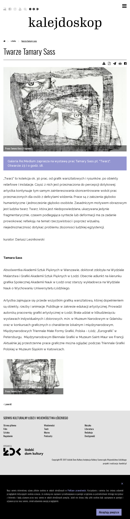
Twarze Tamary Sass (29, 40)
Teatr (46, 429)
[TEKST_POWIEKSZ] (34, 9)
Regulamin (8, 436)
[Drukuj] (120, 63)
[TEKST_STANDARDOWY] (30, 9)
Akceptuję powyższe (109, 512)
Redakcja (89, 432)
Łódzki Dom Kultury (23, 452)
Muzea (47, 432)
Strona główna (9, 425)
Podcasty (48, 436)
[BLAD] (103, 63)
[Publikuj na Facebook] (125, 63)
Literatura (89, 429)
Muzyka (88, 425)
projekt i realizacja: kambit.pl (115, 463)
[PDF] (109, 63)
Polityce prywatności (77, 490)
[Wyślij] (114, 63)
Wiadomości (49, 425)
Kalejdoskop (65, 23)
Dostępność (90, 436)
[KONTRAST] (37, 9)
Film (5, 429)
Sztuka (13, 40)
